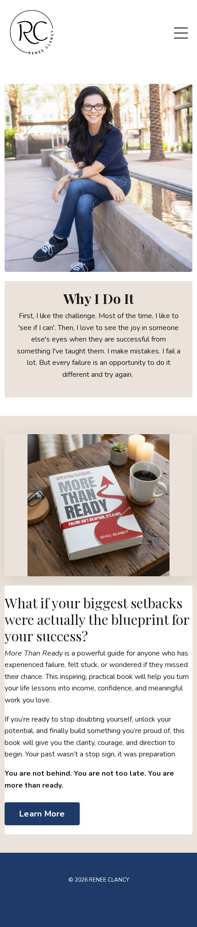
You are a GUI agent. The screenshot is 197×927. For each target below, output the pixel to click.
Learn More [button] (42, 813)
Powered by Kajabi (98, 903)
